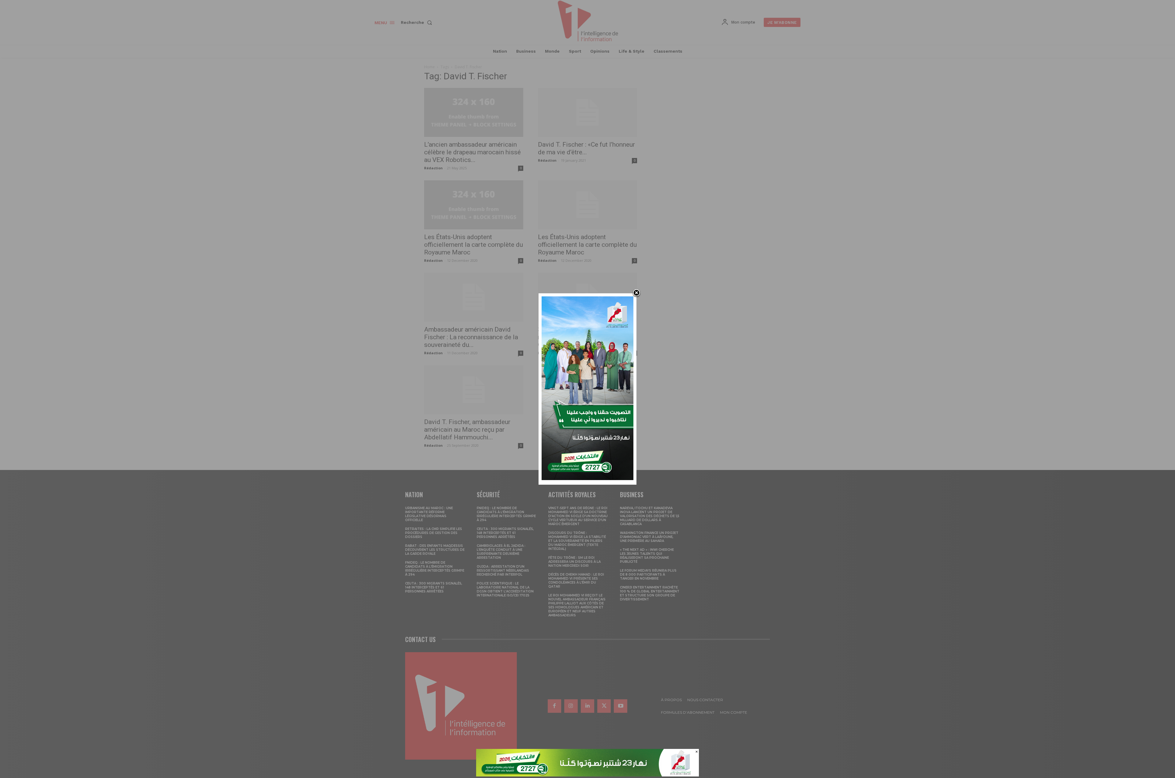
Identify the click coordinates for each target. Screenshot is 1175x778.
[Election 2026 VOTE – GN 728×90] (587, 774)
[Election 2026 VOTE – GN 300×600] (587, 478)
